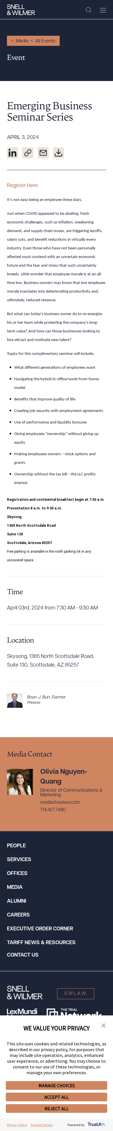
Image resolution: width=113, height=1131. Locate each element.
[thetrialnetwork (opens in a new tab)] (74, 1014)
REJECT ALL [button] (57, 1108)
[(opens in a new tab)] (12, 152)
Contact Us (23, 955)
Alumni (16, 901)
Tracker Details (41, 1125)
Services (19, 860)
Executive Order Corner (40, 929)
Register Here (22, 186)
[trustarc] (96, 1125)
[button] (103, 1025)
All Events (45, 41)
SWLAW (75, 993)
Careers (18, 915)
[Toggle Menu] (103, 10)
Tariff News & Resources (41, 943)
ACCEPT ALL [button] (56, 1097)
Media (22, 41)
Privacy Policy (17, 1125)
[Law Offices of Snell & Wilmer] (21, 9)
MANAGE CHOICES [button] (57, 1085)
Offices (17, 873)
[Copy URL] (27, 152)
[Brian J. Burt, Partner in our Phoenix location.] (56, 700)
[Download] (58, 152)
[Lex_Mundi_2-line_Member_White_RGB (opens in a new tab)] (22, 1014)
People (16, 846)
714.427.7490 (53, 810)
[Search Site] (88, 10)
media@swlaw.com (60, 802)
